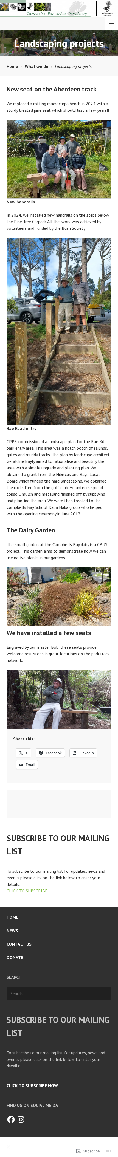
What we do (36, 66)
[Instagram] (20, 1119)
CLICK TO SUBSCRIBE (27, 891)
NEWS (12, 930)
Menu (111, 23)
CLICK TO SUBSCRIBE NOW (32, 1085)
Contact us (19, 944)
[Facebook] (11, 1119)
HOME (12, 917)
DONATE (15, 957)
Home (12, 66)
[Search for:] (59, 993)
